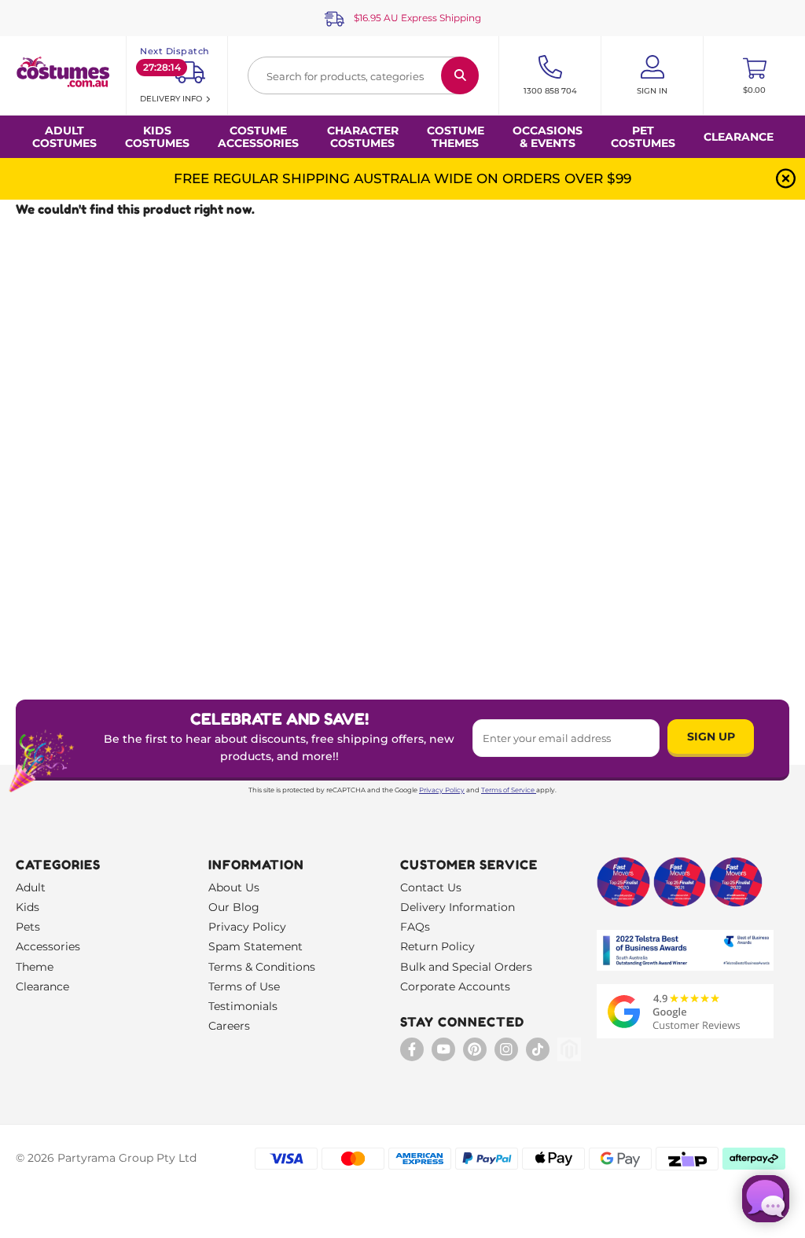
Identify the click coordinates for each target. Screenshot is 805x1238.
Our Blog (233, 907)
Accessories (48, 946)
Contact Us (430, 887)
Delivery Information (457, 907)
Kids (27, 907)
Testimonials (243, 1006)
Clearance (739, 137)
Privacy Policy (442, 790)
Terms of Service (508, 790)
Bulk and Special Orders (466, 967)
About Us (233, 887)
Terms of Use (244, 986)
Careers (229, 1026)
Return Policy (437, 946)
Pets (28, 927)
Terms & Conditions (261, 967)
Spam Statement (255, 946)
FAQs (415, 927)
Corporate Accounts (455, 986)
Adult (31, 887)
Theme (34, 967)
